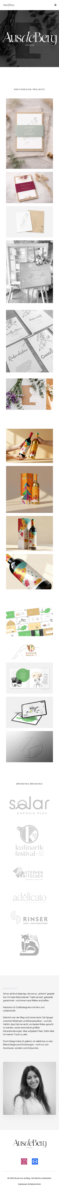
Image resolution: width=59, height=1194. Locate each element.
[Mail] (34, 1161)
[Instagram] (24, 1161)
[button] (55, 5)
